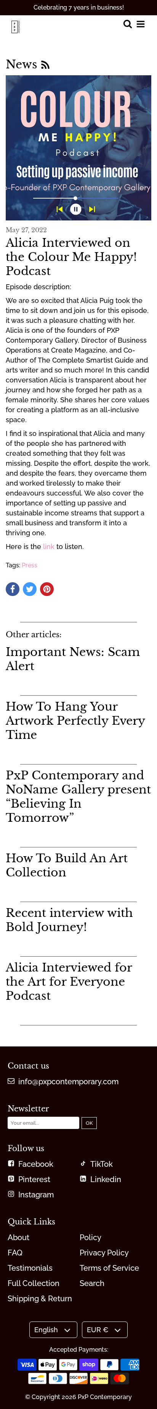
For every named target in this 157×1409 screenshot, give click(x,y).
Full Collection (33, 1283)
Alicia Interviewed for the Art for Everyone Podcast (69, 981)
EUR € (97, 1330)
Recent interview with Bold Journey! (69, 920)
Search (92, 1283)
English (46, 1330)
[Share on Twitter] (30, 589)
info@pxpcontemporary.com (68, 1081)
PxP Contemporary (105, 1397)
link (48, 547)
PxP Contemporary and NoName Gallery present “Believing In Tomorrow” (78, 796)
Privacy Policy (104, 1252)
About (18, 1237)
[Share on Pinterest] (47, 589)
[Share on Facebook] (12, 589)
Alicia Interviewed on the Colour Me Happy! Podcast (71, 257)
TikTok (101, 1164)
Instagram (36, 1194)
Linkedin (105, 1179)
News (23, 64)
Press (29, 565)
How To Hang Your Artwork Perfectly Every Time (75, 721)
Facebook (35, 1164)
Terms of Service (109, 1268)
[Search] (127, 24)
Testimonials (30, 1268)
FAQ (15, 1252)
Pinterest (34, 1179)
